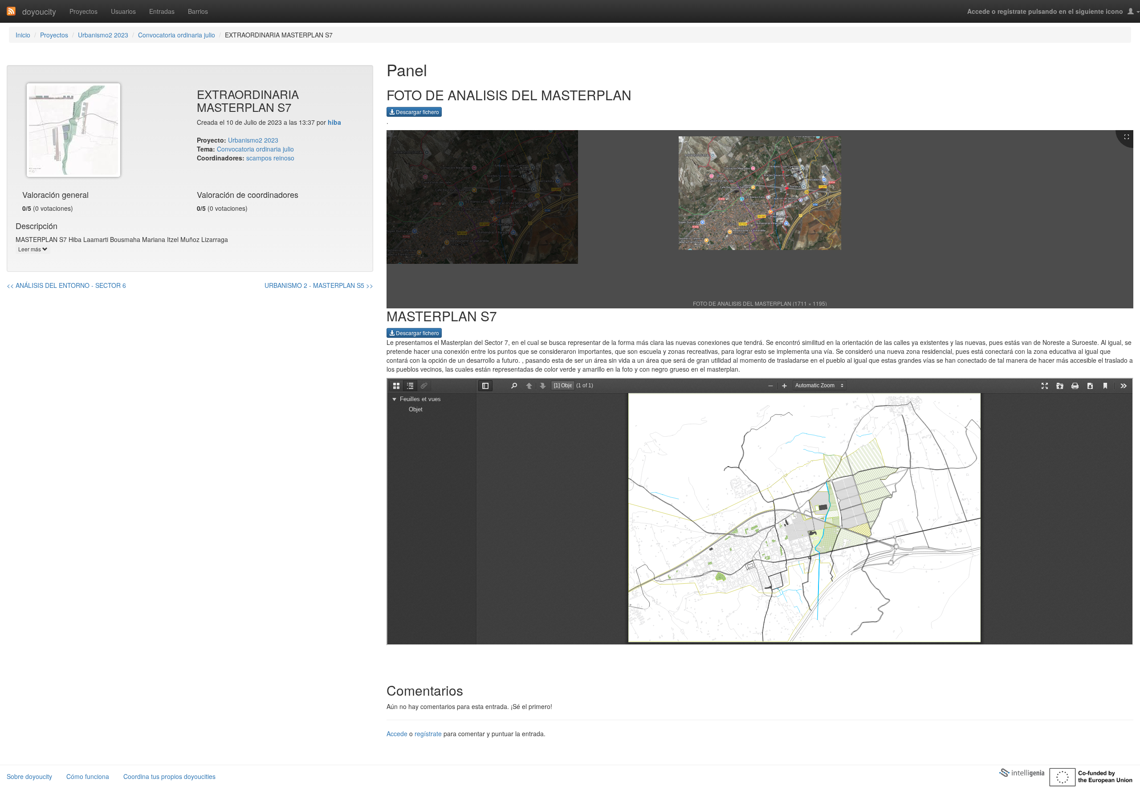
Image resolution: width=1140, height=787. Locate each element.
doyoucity (39, 11)
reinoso (283, 157)
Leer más (30, 249)
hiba (334, 122)
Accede (397, 733)
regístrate (428, 733)
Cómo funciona (87, 776)
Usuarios (123, 11)
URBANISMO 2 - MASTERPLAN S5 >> (319, 285)
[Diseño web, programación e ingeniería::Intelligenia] (1021, 772)
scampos (259, 157)
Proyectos (83, 11)
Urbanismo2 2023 (103, 34)
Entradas (162, 11)
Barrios (198, 11)
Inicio (23, 34)
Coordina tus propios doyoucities (169, 776)
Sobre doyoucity (29, 776)
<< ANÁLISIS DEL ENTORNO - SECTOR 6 (66, 285)
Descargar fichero (417, 111)
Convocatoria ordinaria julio (176, 34)
